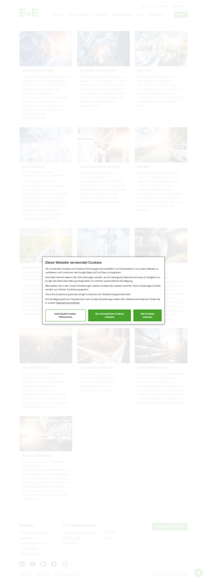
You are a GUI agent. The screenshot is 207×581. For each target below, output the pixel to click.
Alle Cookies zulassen (147, 315)
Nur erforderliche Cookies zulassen (109, 315)
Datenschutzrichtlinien (68, 303)
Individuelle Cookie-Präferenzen (65, 315)
